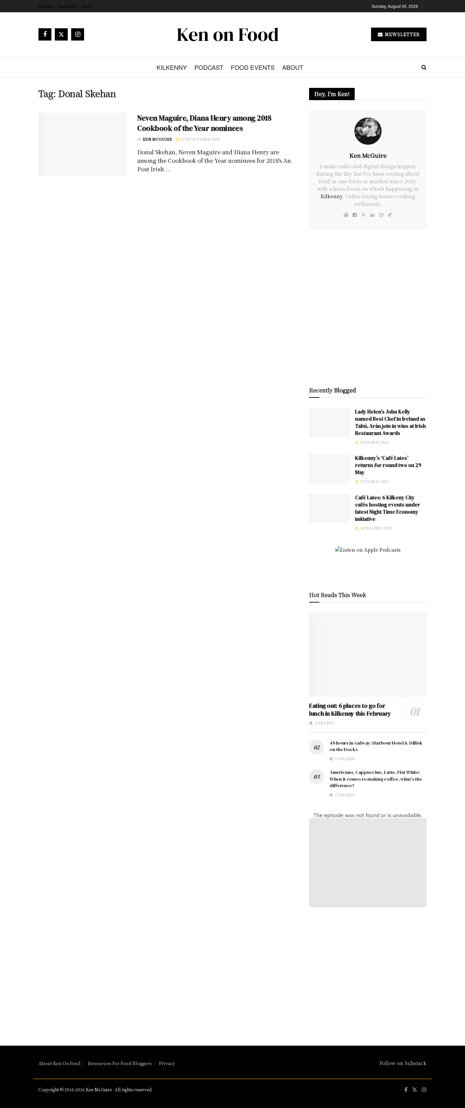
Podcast (45, 6)
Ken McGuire (157, 139)
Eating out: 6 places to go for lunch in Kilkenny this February (350, 709)
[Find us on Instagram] (77, 34)
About (86, 6)
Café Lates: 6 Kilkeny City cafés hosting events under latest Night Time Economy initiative (387, 508)
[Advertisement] (368, 970)
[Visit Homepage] (228, 34)
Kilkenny (172, 67)
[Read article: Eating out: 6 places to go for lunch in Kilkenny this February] (368, 655)
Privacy (167, 1063)
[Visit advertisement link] (368, 312)
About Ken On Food (59, 1063)
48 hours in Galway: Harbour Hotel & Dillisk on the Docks (376, 746)
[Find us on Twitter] (61, 34)
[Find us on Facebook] (44, 34)
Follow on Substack (403, 1063)
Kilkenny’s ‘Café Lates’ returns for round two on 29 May (388, 465)
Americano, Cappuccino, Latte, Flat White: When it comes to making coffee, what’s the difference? (376, 779)
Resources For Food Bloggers (120, 1063)
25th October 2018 (199, 139)
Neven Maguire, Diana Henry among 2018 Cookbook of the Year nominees (204, 123)
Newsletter (67, 6)
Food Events (253, 67)
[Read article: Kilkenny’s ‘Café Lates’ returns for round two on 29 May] (329, 469)
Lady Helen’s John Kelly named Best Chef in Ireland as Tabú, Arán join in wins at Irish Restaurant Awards (390, 422)
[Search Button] (424, 67)
